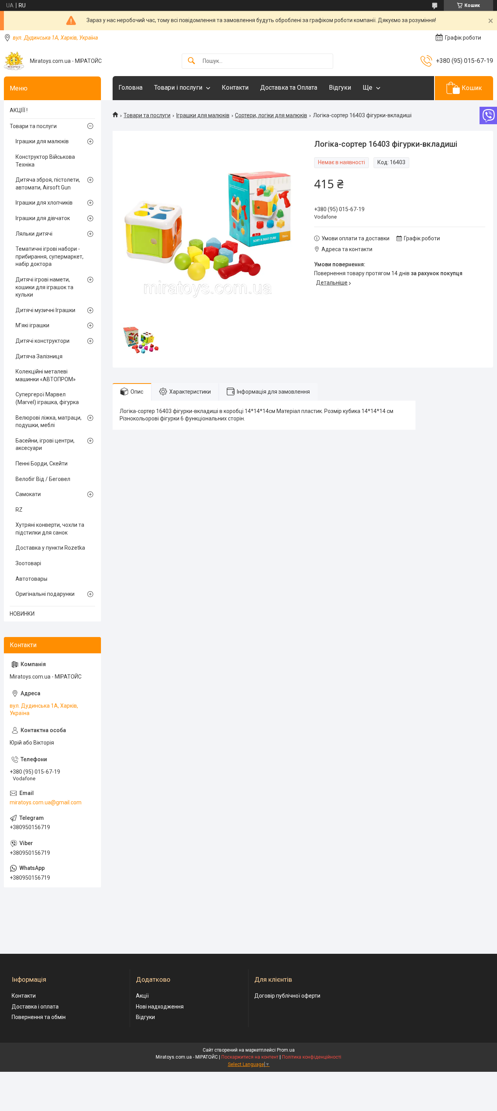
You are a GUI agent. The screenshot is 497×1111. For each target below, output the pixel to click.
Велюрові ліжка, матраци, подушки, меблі (49, 422)
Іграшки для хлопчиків (44, 203)
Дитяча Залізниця (39, 356)
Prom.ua (286, 1050)
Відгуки (340, 87)
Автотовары (31, 579)
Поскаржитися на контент (249, 1057)
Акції (142, 996)
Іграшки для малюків (202, 115)
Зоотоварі (28, 563)
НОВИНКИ (22, 614)
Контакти (235, 87)
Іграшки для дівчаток (43, 218)
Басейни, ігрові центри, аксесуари (45, 444)
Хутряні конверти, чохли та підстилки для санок (50, 529)
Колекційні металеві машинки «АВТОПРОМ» (46, 375)
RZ (19, 510)
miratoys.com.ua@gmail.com (46, 802)
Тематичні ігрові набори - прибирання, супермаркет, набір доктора (49, 256)
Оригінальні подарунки (45, 594)
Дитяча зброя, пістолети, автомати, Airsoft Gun (48, 184)
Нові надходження (160, 1006)
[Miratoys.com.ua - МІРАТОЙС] (14, 61)
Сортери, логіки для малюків (271, 115)
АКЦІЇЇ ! (19, 110)
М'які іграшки (32, 325)
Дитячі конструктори (43, 341)
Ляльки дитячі (34, 234)
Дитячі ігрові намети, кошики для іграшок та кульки (44, 287)
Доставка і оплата (35, 1006)
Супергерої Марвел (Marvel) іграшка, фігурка (47, 398)
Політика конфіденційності (311, 1057)
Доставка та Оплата (288, 87)
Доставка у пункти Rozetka (50, 548)
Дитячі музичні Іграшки (45, 310)
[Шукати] (191, 61)
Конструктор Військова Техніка (45, 161)
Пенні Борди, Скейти (42, 463)
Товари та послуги (146, 115)
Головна (130, 87)
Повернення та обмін (39, 1017)
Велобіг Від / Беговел (43, 479)
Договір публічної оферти (287, 996)
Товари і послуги (178, 87)
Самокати (28, 494)
